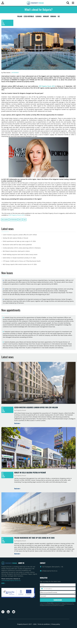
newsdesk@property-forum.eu (11, 580)
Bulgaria (5, 219)
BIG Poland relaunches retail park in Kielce (16, 251)
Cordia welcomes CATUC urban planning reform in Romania (22, 248)
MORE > (3, 583)
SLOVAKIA (38, 17)
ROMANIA (53, 17)
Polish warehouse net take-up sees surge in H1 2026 (19, 241)
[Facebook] (2, 611)
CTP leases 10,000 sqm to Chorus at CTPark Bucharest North (22, 261)
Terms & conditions (44, 624)
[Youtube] (13, 611)
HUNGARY (46, 17)
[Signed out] (2, 4)
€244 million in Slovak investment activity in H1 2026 (19, 258)
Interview (15, 72)
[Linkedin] (8, 611)
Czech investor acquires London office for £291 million (20, 235)
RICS (20, 219)
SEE (59, 17)
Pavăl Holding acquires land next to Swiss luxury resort (20, 254)
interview (13, 219)
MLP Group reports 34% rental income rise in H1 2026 (20, 264)
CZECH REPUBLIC (29, 17)
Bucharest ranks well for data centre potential (17, 244)
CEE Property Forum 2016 (47, 86)
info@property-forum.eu (49, 571)
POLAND (19, 17)
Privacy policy (55, 624)
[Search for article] (67, 3)
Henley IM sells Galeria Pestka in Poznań (15, 238)
